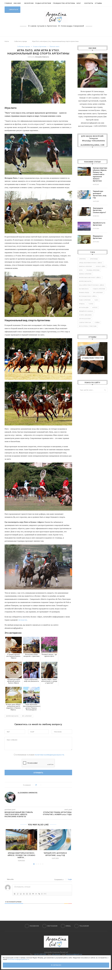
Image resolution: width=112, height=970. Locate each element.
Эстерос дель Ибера (85, 315)
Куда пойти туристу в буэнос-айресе (91, 285)
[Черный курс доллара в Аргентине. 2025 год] (55, 839)
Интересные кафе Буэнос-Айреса (90, 277)
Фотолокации (83, 307)
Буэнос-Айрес (100, 266)
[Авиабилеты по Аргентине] (84, 226)
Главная (8, 3)
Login (70, 879)
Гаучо (81, 270)
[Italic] (17, 894)
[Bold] (14, 894)
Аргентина (82, 259)
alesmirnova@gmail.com (92, 145)
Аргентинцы (94, 259)
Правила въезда (84, 292)
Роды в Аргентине (43, 3)
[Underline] (20, 894)
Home (7, 41)
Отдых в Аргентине (39, 46)
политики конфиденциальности (49, 755)
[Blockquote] (33, 894)
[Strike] (23, 894)
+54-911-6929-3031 (39, 954)
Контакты (88, 3)
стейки (97, 322)
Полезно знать (54, 46)
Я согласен (56, 965)
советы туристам (85, 322)
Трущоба (82, 304)
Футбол (94, 307)
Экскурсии (29, 3)
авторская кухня (85, 318)
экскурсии (22, 620)
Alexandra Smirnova (42, 57)
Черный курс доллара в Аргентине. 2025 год (99, 194)
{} (42, 893)
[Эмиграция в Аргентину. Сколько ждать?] (84, 211)
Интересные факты (12, 716)
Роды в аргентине (85, 300)
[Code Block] (36, 894)
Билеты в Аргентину (85, 266)
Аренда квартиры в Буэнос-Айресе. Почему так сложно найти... (21, 855)
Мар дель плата (84, 289)
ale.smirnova (56, 954)
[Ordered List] (26, 894)
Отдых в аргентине (99, 289)
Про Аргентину (27, 716)
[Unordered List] (30, 894)
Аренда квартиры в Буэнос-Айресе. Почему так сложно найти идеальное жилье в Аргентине (100, 174)
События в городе (20, 41)
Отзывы (98, 3)
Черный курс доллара (86, 311)
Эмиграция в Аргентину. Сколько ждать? (99, 210)
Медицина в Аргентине (97, 237)
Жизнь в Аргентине (85, 274)
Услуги (91, 304)
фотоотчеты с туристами (87, 326)
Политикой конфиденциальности (18, 959)
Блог (79, 3)
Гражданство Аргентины (64, 3)
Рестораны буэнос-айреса (88, 296)
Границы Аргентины (93, 270)
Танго (96, 300)
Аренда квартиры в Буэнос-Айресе (90, 262)
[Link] (39, 894)
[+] (45, 893)
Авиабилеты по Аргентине (99, 224)
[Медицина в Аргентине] (84, 239)
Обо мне (17, 3)
